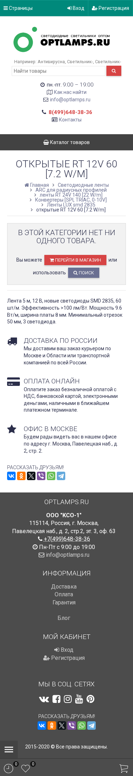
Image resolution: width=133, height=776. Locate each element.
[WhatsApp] (51, 476)
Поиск (86, 272)
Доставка (64, 586)
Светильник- (80, 61)
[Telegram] (61, 476)
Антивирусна (51, 61)
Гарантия (64, 602)
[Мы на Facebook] (56, 699)
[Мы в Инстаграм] (68, 699)
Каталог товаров (69, 142)
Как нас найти (70, 92)
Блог (63, 618)
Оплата (64, 594)
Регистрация (113, 8)
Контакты (70, 120)
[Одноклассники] (21, 476)
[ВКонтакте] (11, 476)
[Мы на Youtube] (79, 699)
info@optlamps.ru (70, 99)
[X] (31, 476)
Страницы (20, 8)
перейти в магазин (77, 260)
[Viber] (41, 476)
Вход (78, 8)
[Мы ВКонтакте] (44, 699)
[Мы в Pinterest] (90, 699)
